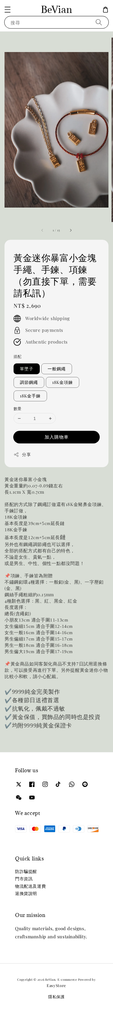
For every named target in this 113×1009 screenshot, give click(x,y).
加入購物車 (57, 437)
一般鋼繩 (57, 369)
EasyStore (56, 985)
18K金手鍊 (30, 396)
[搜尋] (98, 22)
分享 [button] (26, 454)
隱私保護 (56, 996)
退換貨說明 (26, 893)
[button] (7, 9)
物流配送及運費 (30, 886)
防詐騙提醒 (26, 871)
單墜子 (26, 369)
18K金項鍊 (62, 382)
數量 (18, 408)
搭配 (18, 356)
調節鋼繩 (29, 382)
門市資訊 (24, 878)
